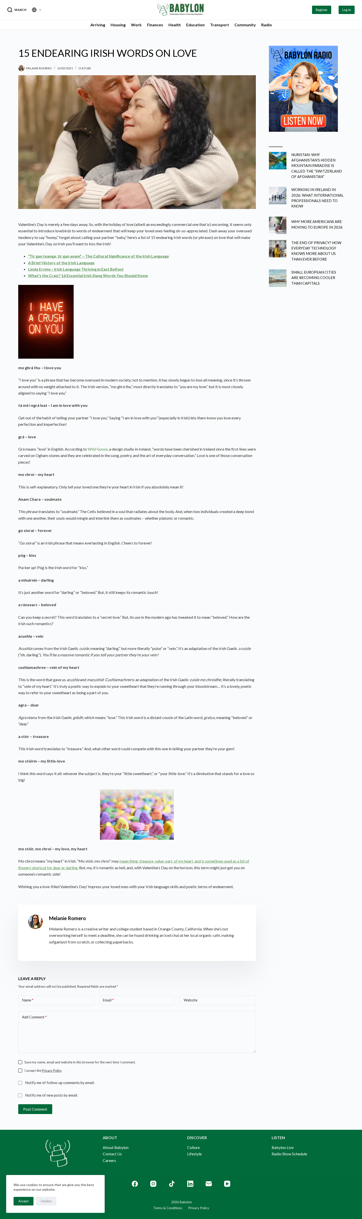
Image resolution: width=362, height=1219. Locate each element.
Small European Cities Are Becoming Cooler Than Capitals (313, 277)
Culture (84, 68)
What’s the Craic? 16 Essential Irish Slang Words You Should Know (88, 275)
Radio (266, 24)
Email (108, 1000)
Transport (219, 24)
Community (245, 24)
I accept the (43, 1070)
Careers (109, 1160)
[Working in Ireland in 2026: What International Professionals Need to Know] (277, 195)
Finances (155, 24)
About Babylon (116, 1147)
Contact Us (112, 1153)
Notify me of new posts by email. (51, 1095)
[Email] (209, 1184)
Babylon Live (283, 1147)
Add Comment (34, 1017)
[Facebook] (135, 1184)
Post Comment (35, 1109)
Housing (118, 24)
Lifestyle (194, 1153)
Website (190, 1000)
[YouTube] (227, 1184)
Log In (346, 10)
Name (27, 1000)
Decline (46, 1201)
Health (174, 24)
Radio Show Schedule (289, 1153)
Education (195, 24)
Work (136, 24)
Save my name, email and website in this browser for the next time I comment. (80, 1062)
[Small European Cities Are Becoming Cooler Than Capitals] (277, 278)
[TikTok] (172, 1184)
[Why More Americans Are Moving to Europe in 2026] (277, 225)
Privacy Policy (52, 1070)
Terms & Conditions (167, 1208)
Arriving (97, 24)
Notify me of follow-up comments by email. (60, 1082)
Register (322, 10)
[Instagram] (153, 1184)
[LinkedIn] (190, 1184)
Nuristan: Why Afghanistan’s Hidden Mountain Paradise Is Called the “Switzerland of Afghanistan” (316, 165)
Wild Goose (98, 449)
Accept (23, 1201)
